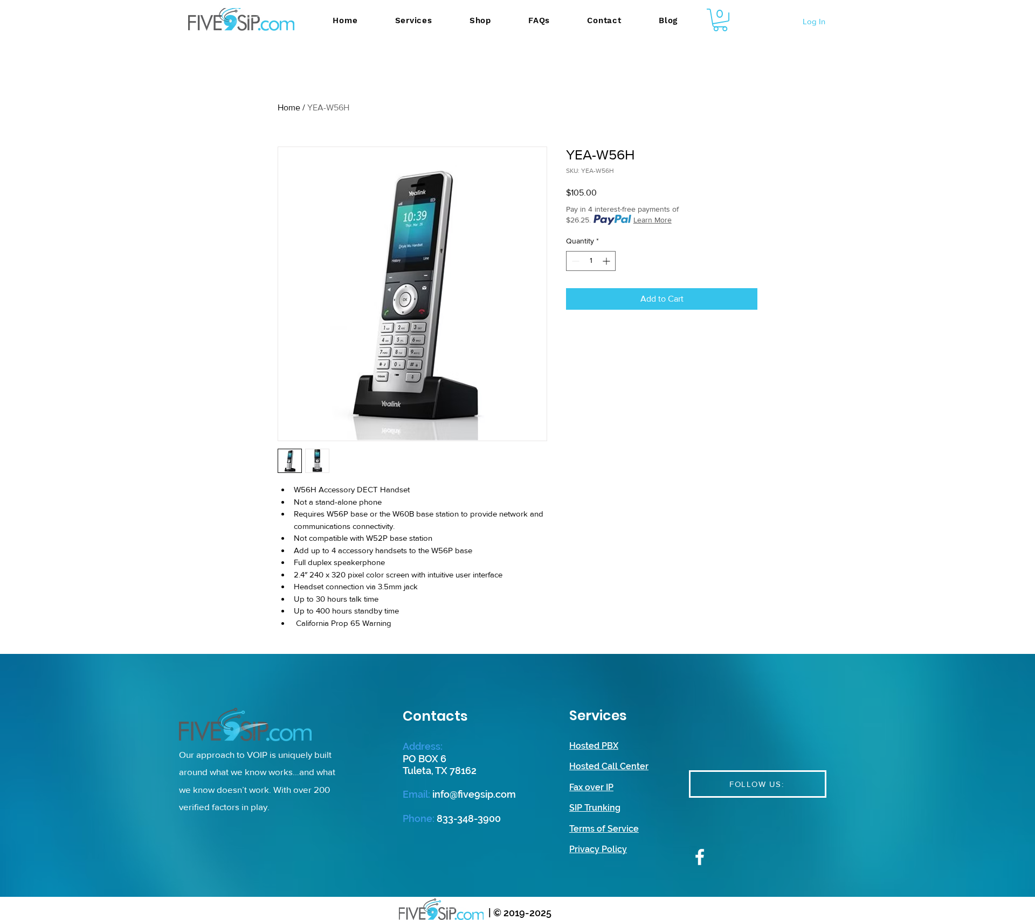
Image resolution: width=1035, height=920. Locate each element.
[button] (720, 20)
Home (289, 107)
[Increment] (607, 261)
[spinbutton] (591, 261)
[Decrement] (574, 261)
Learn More (652, 219)
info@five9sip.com (474, 794)
